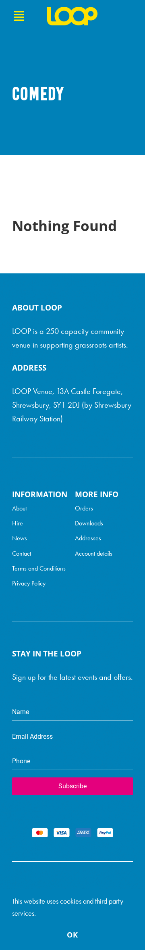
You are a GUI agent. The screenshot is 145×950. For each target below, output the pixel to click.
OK (72, 935)
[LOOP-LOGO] (72, 11)
